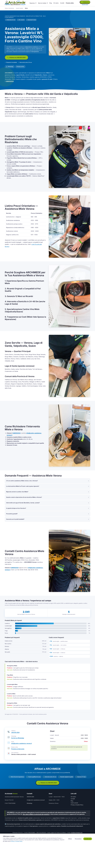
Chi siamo (56, 3)
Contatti (62, 3)
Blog (50, 3)
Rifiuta (70, 838)
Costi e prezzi (74, 803)
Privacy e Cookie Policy (77, 805)
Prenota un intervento (17, 749)
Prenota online (70, 3)
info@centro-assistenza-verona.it (21, 743)
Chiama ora (86, 2)
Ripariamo (32, 3)
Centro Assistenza (9, 8)
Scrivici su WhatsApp (17, 738)
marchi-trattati (19, 8)
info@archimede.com (76, 832)
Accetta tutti (88, 838)
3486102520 (10, 81)
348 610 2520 (15, 732)
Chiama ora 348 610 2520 (17, 57)
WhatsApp (10, 66)
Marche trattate (42, 3)
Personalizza (78, 838)
